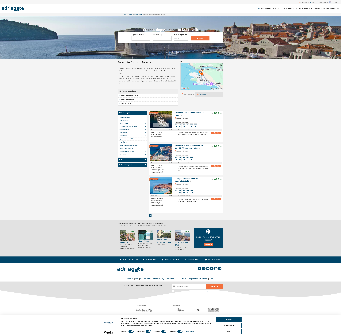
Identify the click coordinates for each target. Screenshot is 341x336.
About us (130, 279)
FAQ (136, 279)
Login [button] (313, 2)
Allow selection (229, 325)
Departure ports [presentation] (189, 94)
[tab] (187, 94)
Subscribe (214, 286)
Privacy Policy (158, 279)
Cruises (307, 8)
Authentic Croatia (294, 8)
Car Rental (319, 8)
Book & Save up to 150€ (130, 259)
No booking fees (150, 259)
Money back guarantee (172, 259)
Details (216, 133)
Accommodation (268, 8)
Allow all (229, 319)
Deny (228, 331)
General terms (145, 279)
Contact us (170, 279)
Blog (211, 279)
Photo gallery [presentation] (203, 94)
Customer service (323, 2)
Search (201, 38)
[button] (330, 2)
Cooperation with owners (198, 279)
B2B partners (181, 279)
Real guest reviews (214, 259)
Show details (190, 331)
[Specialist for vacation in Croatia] (130, 269)
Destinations (331, 8)
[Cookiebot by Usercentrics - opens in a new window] (109, 332)
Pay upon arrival (193, 259)
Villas (281, 8)
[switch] (148, 331)
